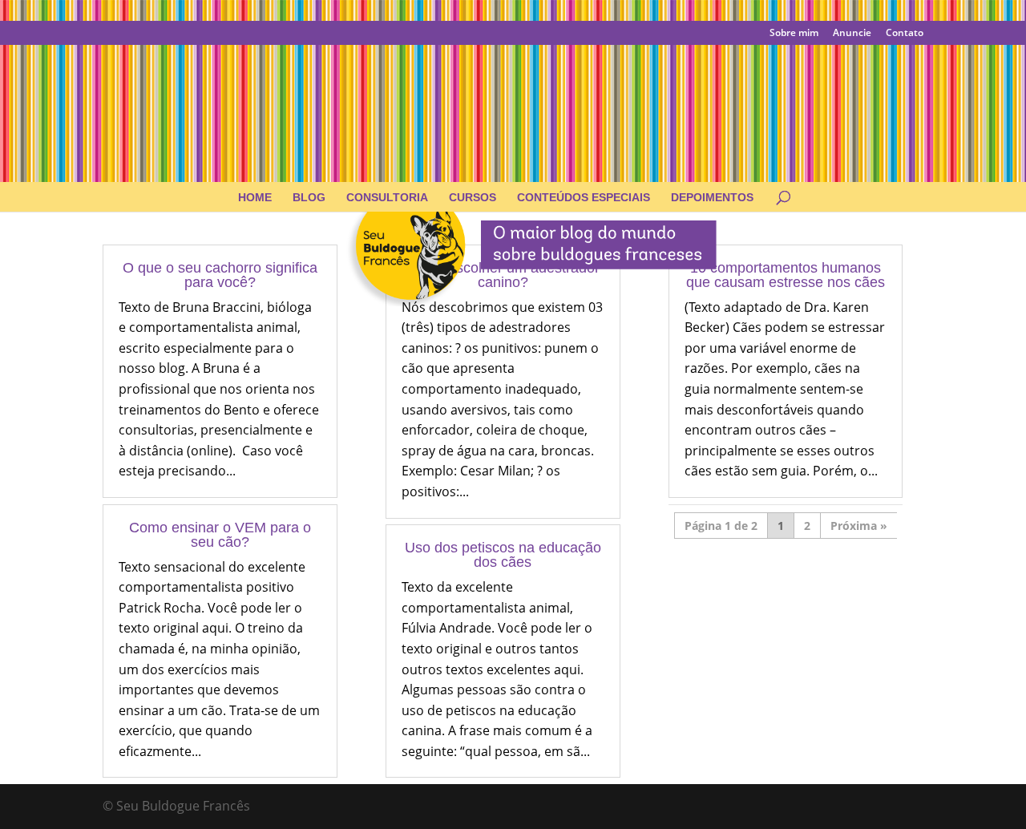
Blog (309, 197)
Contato (904, 33)
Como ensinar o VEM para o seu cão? (220, 535)
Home (255, 197)
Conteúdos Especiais (583, 197)
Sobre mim (794, 33)
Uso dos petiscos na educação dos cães (503, 555)
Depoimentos (712, 197)
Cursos (472, 197)
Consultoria (387, 197)
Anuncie (852, 33)
